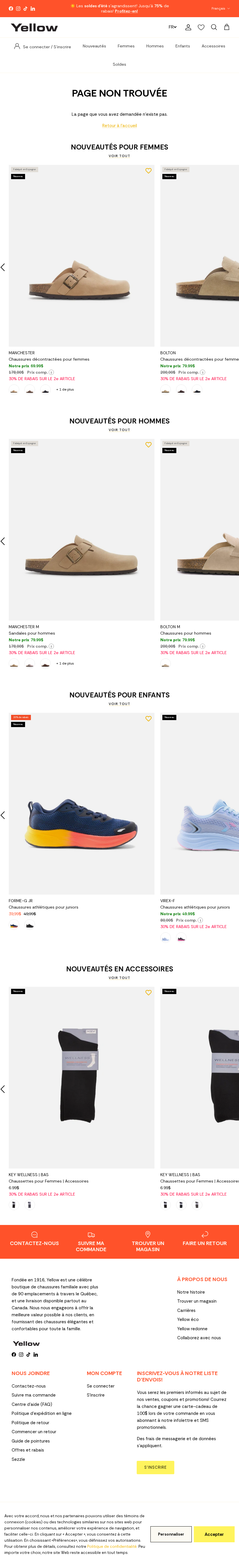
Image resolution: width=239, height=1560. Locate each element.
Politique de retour (30, 1423)
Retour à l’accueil (119, 126)
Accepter (214, 1534)
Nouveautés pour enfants (119, 695)
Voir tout (119, 156)
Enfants (182, 46)
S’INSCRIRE (155, 1467)
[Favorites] (201, 27)
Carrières (186, 1310)
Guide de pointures (31, 1441)
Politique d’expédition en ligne (42, 1413)
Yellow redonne (192, 1329)
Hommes (155, 46)
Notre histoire (191, 1292)
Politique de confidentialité (112, 1546)
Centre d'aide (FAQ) (32, 1404)
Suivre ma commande (34, 1395)
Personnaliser (171, 1534)
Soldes (119, 64)
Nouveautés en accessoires (119, 969)
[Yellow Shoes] (34, 27)
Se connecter (101, 1386)
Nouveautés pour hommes (119, 421)
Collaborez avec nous (199, 1338)
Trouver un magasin (197, 1301)
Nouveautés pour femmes (119, 147)
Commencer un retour (34, 1432)
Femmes (126, 46)
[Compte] (187, 27)
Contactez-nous (29, 1386)
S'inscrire (96, 1395)
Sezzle (18, 1459)
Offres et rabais (28, 1450)
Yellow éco (188, 1319)
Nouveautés (94, 46)
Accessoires (213, 46)
